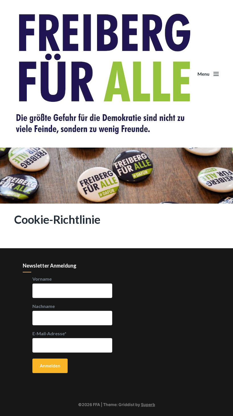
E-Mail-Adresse (49, 333)
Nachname (43, 306)
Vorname (42, 279)
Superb (148, 404)
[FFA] (116, 73)
